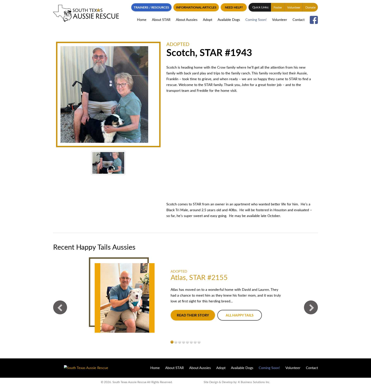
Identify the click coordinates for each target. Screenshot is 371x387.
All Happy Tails (240, 315)
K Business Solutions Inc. (254, 382)
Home (141, 20)
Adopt (207, 20)
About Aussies (186, 20)
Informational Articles (196, 7)
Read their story (193, 315)
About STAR (161, 20)
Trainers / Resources (151, 7)
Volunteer (293, 7)
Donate (310, 7)
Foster (278, 7)
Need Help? (234, 7)
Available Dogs (229, 20)
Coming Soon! (256, 20)
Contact (299, 20)
